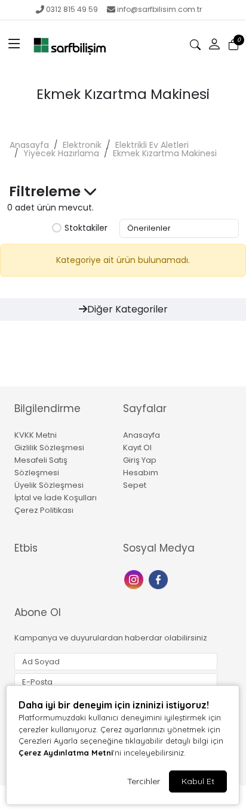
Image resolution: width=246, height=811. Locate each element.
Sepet (134, 485)
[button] (14, 44)
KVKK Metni (35, 435)
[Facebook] (159, 578)
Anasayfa (29, 145)
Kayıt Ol (137, 447)
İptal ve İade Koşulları (55, 497)
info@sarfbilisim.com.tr (159, 9)
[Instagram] (135, 578)
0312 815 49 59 (72, 9)
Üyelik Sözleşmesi (49, 485)
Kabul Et (198, 781)
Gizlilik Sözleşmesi (49, 447)
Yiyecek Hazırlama (61, 153)
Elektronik (82, 145)
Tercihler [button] (143, 781)
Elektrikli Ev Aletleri (152, 145)
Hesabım (140, 472)
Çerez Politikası (43, 510)
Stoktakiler (85, 228)
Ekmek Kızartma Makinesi (165, 153)
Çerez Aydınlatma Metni (66, 752)
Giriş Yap (139, 460)
